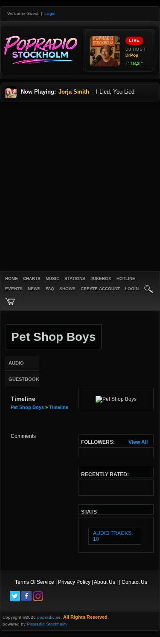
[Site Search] (149, 290)
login (132, 288)
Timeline (58, 407)
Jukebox (100, 278)
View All (138, 442)
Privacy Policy (74, 582)
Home (11, 278)
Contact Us (134, 582)
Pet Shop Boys (27, 407)
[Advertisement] (80, 186)
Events (14, 288)
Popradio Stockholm (47, 624)
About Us (104, 582)
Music (52, 278)
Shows (67, 288)
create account (100, 288)
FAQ (50, 288)
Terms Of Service (34, 582)
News (34, 288)
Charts (32, 278)
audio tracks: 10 (113, 536)
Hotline (125, 278)
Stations (74, 278)
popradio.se (49, 617)
